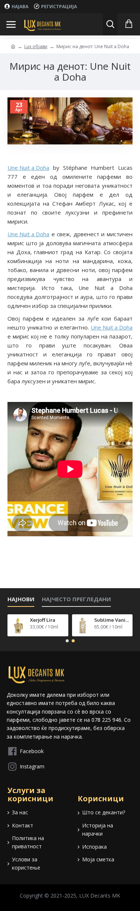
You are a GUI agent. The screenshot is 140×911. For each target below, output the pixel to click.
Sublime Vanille (112, 620)
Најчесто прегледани (76, 599)
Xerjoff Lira (42, 620)
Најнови (20, 599)
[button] (67, 640)
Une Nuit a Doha (28, 167)
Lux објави (35, 46)
